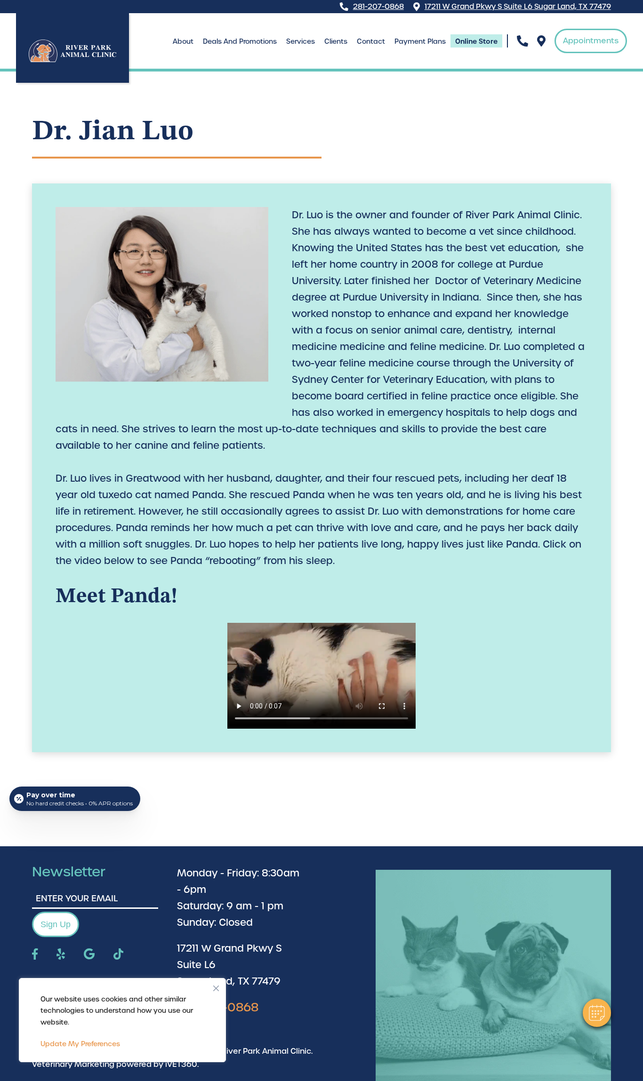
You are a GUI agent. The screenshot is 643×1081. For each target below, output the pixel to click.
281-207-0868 (378, 6)
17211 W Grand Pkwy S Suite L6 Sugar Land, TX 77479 (518, 6)
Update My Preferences (80, 1044)
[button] (597, 1013)
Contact (371, 41)
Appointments (591, 41)
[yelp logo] (60, 955)
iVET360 (181, 1064)
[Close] (216, 986)
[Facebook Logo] (35, 955)
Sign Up (55, 924)
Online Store (476, 41)
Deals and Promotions (240, 41)
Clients (335, 41)
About (183, 41)
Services (300, 41)
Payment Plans (420, 41)
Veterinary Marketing (73, 1064)
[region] (122, 1020)
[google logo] (89, 955)
